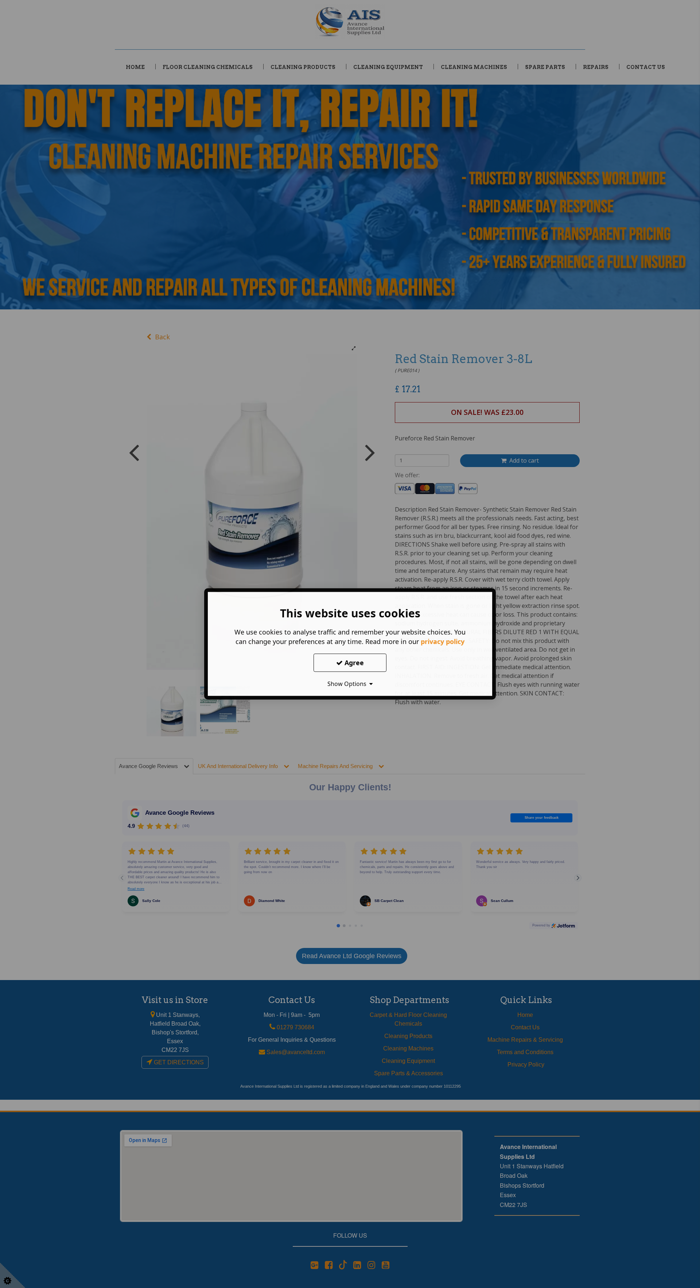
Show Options (348, 684)
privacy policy (442, 641)
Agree (353, 662)
